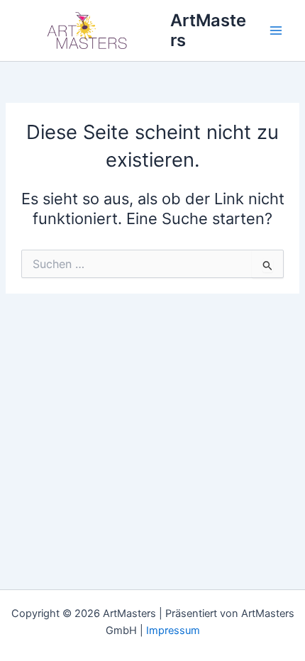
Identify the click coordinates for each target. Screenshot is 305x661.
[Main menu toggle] (276, 30)
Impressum (173, 630)
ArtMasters (208, 30)
